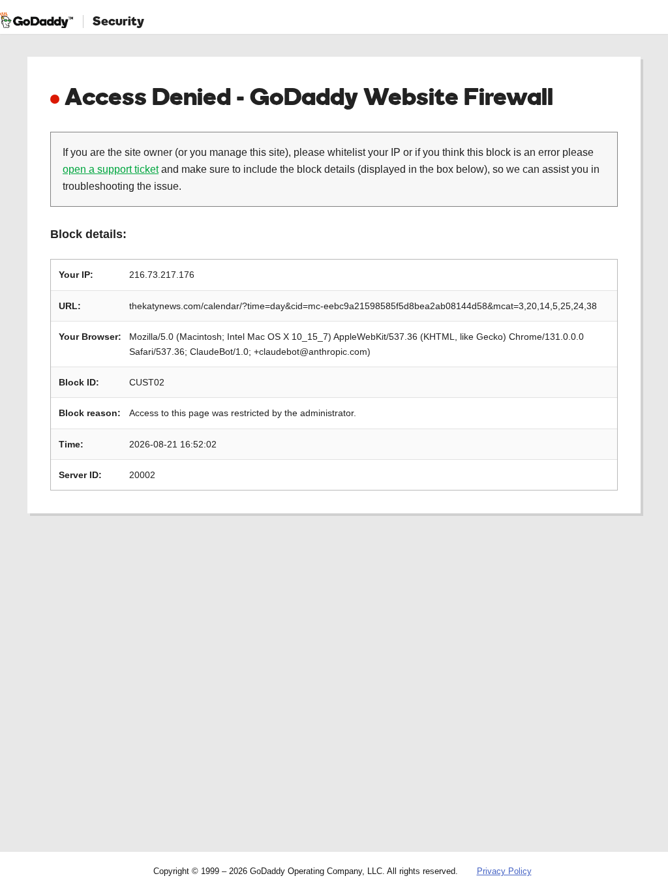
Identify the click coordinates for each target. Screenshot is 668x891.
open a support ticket (111, 169)
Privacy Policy (504, 871)
